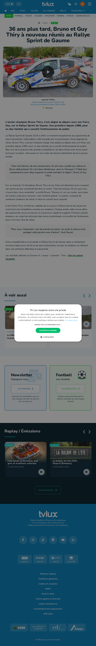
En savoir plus (71, 320)
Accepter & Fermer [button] (48, 330)
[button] (48, 325)
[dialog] (48, 323)
